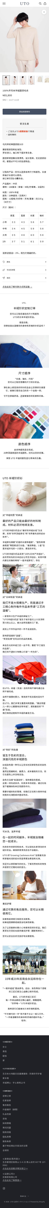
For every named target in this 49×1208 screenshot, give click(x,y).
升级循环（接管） (11, 1109)
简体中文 (23, 1196)
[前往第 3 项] (23, 80)
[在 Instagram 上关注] (4, 1188)
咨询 (5, 1118)
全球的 (6, 1150)
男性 (5, 1051)
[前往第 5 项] (39, 79)
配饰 (5, 1055)
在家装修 (7, 1100)
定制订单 (7, 1095)
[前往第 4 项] (31, 80)
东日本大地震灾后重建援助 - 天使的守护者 (22, 1073)
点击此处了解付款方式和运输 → (17, 286)
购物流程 (7, 1132)
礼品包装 (7, 1114)
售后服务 (7, 1105)
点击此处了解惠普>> (12, 1180)
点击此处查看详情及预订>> (15, 1168)
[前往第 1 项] (6, 80)
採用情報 (7, 1123)
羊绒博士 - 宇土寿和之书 (14, 1082)
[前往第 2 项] (14, 80)
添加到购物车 (24, 111)
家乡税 (6, 1078)
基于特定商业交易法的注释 (15, 1145)
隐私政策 (7, 1136)
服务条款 (7, 1141)
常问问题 (7, 1127)
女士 (5, 1046)
